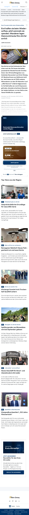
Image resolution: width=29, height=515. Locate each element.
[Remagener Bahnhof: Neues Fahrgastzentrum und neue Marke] (14, 235)
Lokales (9, 9)
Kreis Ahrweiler (16, 9)
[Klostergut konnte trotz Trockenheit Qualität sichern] (14, 276)
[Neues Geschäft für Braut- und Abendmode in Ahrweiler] (14, 358)
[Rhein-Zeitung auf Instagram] (16, 501)
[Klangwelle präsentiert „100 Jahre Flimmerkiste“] (14, 399)
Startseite (3, 9)
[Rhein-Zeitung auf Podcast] (19, 501)
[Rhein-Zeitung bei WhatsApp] (10, 501)
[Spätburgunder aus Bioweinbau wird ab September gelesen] (14, 314)
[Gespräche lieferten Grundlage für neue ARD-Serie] (14, 191)
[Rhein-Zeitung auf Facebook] (13, 501)
